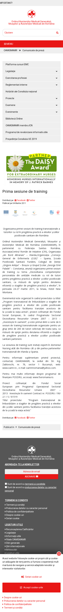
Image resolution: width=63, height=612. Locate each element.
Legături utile (12, 553)
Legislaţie (11, 532)
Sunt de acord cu (16, 484)
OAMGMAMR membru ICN (19, 125)
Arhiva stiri (11, 549)
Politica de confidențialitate (20, 511)
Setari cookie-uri (33, 577)
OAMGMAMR (10, 50)
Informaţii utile (13, 536)
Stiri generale (13, 543)
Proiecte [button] (10, 98)
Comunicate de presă (33, 50)
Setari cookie (12, 518)
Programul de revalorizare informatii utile (27, 132)
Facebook (21, 200)
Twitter (31, 200)
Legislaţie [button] (10, 71)
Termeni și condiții (15, 505)
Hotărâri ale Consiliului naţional (21, 91)
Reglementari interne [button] (16, 84)
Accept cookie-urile (33, 587)
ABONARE (30, 476)
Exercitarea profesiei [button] (16, 78)
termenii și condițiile (35, 484)
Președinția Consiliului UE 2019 (21, 139)
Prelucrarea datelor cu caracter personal (26, 508)
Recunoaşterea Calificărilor (20, 529)
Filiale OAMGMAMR (16, 539)
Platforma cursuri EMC (17, 64)
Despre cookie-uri (15, 515)
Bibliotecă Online (14, 118)
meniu (9, 44)
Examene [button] (10, 105)
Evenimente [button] (12, 112)
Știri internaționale (15, 546)
